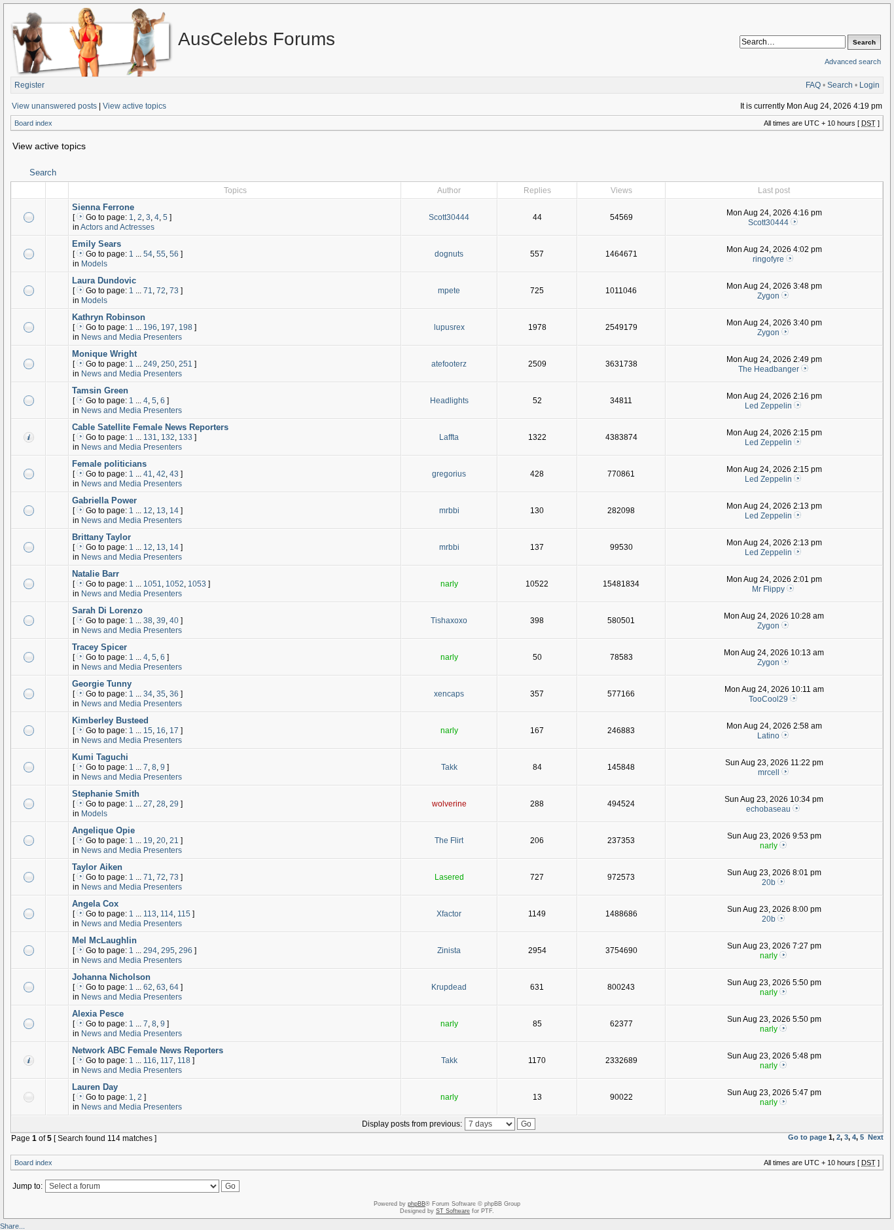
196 (150, 327)
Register (29, 85)
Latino (768, 735)
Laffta (449, 437)
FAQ (813, 85)
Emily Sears (96, 244)
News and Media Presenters (131, 337)
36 (174, 693)
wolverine (449, 803)
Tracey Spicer (99, 647)
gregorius (449, 474)
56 (174, 254)
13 (161, 510)
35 (161, 693)
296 (185, 950)
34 (147, 693)
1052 (175, 583)
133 (185, 437)
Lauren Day (95, 1087)
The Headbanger (768, 369)
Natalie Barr (95, 574)
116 (149, 1060)
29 (174, 803)
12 (147, 510)
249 (150, 364)
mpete (449, 290)
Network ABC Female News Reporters (147, 1050)
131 (150, 437)
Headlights (449, 400)
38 (147, 620)
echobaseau (768, 809)
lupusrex (449, 327)
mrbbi (449, 510)
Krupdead (449, 987)
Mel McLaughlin (104, 940)
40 (174, 620)
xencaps (449, 693)
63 (161, 987)
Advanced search (853, 61)
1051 (152, 583)
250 (168, 364)
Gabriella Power (104, 500)
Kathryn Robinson (108, 317)
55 (161, 254)
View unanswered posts (54, 106)
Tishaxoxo (449, 620)
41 (147, 474)
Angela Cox (95, 904)
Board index (33, 123)
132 (168, 437)
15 (147, 730)
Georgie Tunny (102, 684)
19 (147, 840)
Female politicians (109, 464)
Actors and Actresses (117, 227)
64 (174, 987)
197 (168, 327)
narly (449, 583)
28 (161, 803)
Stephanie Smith (105, 794)
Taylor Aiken (97, 867)
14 (174, 510)
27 (147, 803)
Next (876, 1137)
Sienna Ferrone (103, 207)
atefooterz (449, 364)
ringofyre (768, 259)
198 (185, 327)
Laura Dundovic (104, 280)
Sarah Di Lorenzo (107, 610)
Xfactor (449, 913)
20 (161, 840)
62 (147, 987)
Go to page (807, 1137)
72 (161, 290)
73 (174, 290)
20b (769, 882)
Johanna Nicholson (111, 977)
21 (174, 840)
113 (149, 913)
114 (166, 913)
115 (183, 913)
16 (161, 730)
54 (147, 254)
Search (840, 85)
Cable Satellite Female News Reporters (150, 427)
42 (161, 474)
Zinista (449, 950)
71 (147, 290)
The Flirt (449, 840)
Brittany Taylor (101, 537)
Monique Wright (104, 354)
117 (166, 1060)
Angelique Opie (103, 830)
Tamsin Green (100, 390)
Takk (449, 767)
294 (150, 950)
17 (174, 730)
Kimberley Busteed (110, 720)
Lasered (449, 877)
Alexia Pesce (98, 1014)
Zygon (768, 295)
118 (183, 1060)
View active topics (134, 106)
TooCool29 (768, 699)
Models (94, 263)
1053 (197, 583)
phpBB (416, 1204)
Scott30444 (449, 217)
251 (185, 364)
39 (161, 620)
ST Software (453, 1211)
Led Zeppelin (768, 405)
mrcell (768, 772)
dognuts (449, 254)
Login (869, 85)
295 (168, 950)
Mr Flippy (768, 589)
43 (174, 474)
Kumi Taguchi (100, 757)
